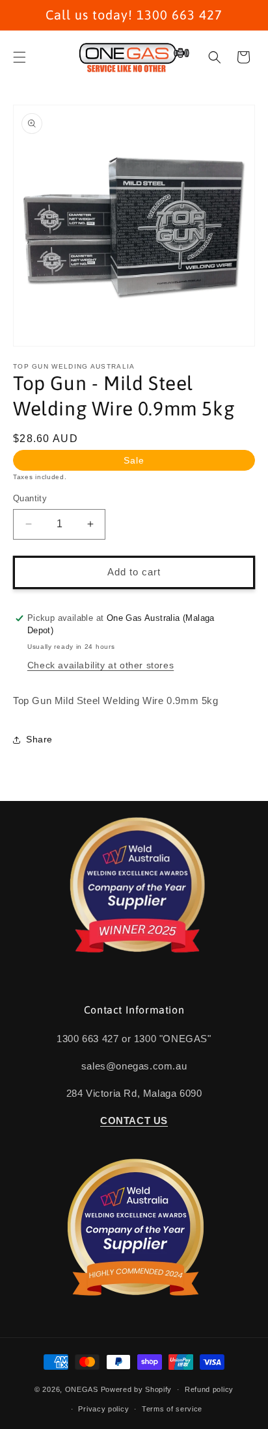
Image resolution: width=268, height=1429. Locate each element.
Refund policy (209, 1389)
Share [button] (39, 739)
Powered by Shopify (136, 1389)
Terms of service (172, 1409)
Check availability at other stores (100, 665)
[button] (19, 57)
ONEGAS (81, 1389)
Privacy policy (103, 1409)
